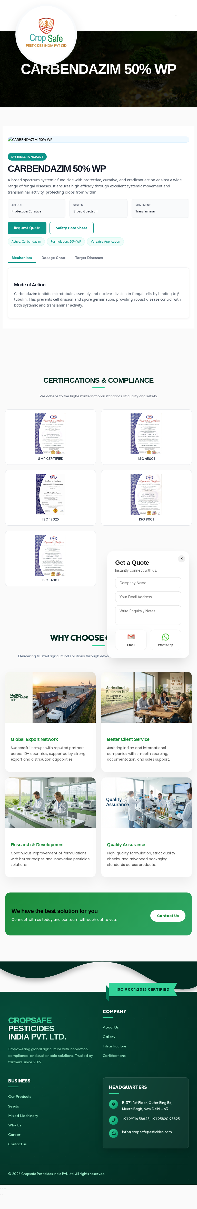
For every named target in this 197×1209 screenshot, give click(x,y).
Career (14, 1134)
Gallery (109, 1036)
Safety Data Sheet (71, 227)
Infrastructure (114, 1046)
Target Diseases (89, 258)
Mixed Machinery (23, 1115)
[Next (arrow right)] (2, 1194)
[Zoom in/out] (0, 1188)
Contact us (17, 1144)
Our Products (19, 1096)
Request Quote (27, 227)
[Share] (4, 1188)
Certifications (114, 1055)
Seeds (13, 1106)
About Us (111, 1027)
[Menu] (175, 15)
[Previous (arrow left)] (0, 1194)
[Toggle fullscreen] (2, 1188)
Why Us (14, 1125)
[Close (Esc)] (5, 1188)
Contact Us (168, 915)
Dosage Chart (53, 258)
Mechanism (22, 258)
